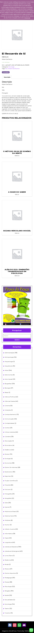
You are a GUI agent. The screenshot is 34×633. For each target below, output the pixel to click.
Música (7, 569)
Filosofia (7, 485)
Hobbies (7, 520)
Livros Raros (9, 555)
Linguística (8, 542)
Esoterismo (8, 472)
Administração (9, 352)
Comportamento (10, 414)
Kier (6, 68)
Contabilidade (9, 423)
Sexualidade (9, 599)
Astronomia (8, 375)
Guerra (7, 507)
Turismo (7, 613)
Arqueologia (9, 361)
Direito (7, 454)
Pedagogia (8, 577)
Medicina (8, 560)
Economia (8, 463)
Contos (7, 427)
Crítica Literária (10, 432)
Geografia (8, 498)
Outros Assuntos (10, 573)
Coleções (8, 410)
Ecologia (8, 458)
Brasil (6, 392)
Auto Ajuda (8, 379)
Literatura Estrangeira (12, 551)
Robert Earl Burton (14, 68)
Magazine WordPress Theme (12, 631)
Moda (7, 564)
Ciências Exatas (10, 401)
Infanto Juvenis (10, 529)
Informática (9, 533)
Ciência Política (10, 397)
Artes (6, 370)
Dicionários (8, 445)
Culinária (8, 436)
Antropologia (9, 357)
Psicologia (11, 67)
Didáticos (8, 449)
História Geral (9, 516)
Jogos (7, 538)
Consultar (6, 72)
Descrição (7, 77)
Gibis (6, 502)
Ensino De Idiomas (11, 467)
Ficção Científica (10, 480)
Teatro (7, 608)
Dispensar (27, 18)
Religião (7, 591)
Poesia (7, 582)
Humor (7, 525)
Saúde (7, 595)
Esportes (8, 476)
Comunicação (9, 419)
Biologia (7, 388)
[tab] (7, 77)
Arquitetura (8, 366)
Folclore (7, 489)
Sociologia (8, 604)
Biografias (8, 383)
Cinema (7, 405)
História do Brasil (10, 511)
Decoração (8, 441)
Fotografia (8, 494)
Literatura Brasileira (11, 547)
